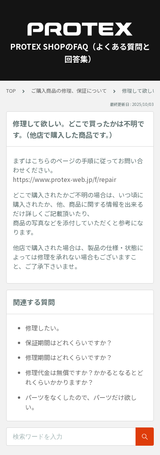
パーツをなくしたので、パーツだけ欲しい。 (81, 402)
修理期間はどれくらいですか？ (68, 357)
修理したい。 (44, 327)
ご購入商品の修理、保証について (69, 90)
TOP (11, 90)
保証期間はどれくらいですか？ (68, 342)
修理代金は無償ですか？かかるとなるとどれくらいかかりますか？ (84, 377)
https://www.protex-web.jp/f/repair (64, 179)
